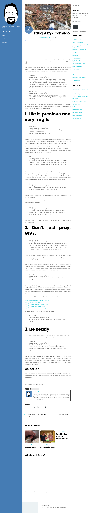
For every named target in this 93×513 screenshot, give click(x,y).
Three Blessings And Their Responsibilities (62, 436)
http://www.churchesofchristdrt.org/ (35, 308)
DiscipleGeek (43, 37)
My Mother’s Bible (77, 61)
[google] (10, 31)
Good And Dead (77, 58)
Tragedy (75, 52)
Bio (27, 389)
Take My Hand (76, 80)
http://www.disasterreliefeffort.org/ (35, 306)
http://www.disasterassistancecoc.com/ (36, 304)
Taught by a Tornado (52, 33)
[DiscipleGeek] (11, 23)
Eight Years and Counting (79, 77)
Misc (50, 38)
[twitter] (3, 31)
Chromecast (76, 75)
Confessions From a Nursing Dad (36, 415)
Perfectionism (63, 414)
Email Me (4, 42)
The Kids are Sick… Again (79, 63)
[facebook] (6, 31)
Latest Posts (35, 389)
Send (75, 27)
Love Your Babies (77, 66)
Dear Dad (75, 55)
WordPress (49, 507)
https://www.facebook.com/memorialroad (37, 300)
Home (3, 35)
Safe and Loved (30, 447)
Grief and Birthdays (47, 447)
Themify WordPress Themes (59, 507)
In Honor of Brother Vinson (79, 72)
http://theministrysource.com (33, 302)
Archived (4, 39)
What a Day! (76, 69)
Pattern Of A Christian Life (79, 49)
